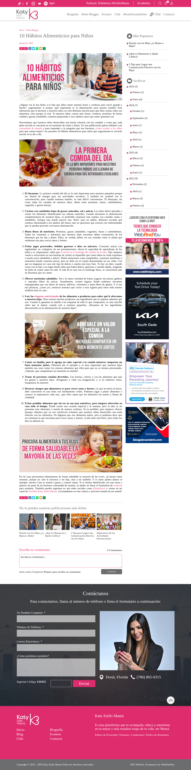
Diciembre (139, 184)
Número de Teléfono (30, 627)
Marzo (137, 146)
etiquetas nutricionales (46, 296)
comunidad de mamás (30, 128)
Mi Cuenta (171, 3)
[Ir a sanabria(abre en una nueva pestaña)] (147, 425)
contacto (118, 485)
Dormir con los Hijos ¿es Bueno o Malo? (31, 534)
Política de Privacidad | (106, 734)
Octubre (138, 111)
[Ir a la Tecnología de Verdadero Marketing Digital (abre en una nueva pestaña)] (147, 244)
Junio (137, 125)
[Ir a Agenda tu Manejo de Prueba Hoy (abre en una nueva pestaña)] (147, 308)
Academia (143, 3)
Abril (136, 139)
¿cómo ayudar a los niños (108, 128)
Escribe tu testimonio (19, 3)
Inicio (21, 30)
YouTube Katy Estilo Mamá (42, 491)
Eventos (107, 14)
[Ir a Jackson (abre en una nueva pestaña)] (147, 373)
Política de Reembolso (157, 734)
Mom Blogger (90, 14)
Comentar (111, 571)
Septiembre (140, 118)
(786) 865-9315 (149, 677)
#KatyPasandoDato (135, 14)
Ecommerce (151, 764)
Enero (137, 99)
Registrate (38, 572)
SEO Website (137, 764)
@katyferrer (99, 488)
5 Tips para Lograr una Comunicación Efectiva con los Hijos (82, 536)
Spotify (46, 3)
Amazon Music (52, 3)
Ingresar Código (31, 681)
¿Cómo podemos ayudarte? (33, 656)
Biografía (73, 14)
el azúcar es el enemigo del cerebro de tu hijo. (84, 252)
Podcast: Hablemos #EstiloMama (107, 3)
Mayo (137, 132)
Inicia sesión (25, 572)
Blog (19, 734)
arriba (171, 700)
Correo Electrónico (29, 641)
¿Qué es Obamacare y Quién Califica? (55, 534)
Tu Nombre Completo (31, 612)
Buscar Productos (159, 3)
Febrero (138, 92)
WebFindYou (168, 764)
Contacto (169, 14)
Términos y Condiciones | (132, 734)
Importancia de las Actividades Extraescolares (106, 536)
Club (117, 14)
